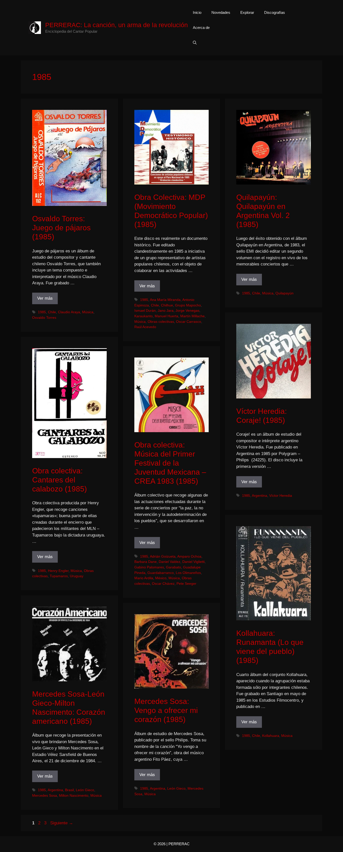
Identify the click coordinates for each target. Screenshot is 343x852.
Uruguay (76, 576)
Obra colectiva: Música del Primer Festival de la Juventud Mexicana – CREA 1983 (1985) (170, 463)
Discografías (274, 12)
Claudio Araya (69, 312)
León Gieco (85, 790)
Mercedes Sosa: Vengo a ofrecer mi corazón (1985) (166, 710)
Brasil (69, 790)
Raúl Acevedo (145, 327)
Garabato (173, 567)
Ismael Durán (145, 310)
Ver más (45, 298)
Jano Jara (166, 310)
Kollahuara (270, 736)
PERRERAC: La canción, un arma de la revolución (116, 24)
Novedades (220, 12)
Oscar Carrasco (188, 322)
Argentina (259, 496)
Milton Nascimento (73, 795)
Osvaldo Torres (44, 318)
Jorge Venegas (187, 310)
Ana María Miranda (165, 300)
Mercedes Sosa (44, 795)
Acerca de (201, 27)
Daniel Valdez (169, 562)
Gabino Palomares (149, 567)
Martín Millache (192, 316)
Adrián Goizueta (163, 556)
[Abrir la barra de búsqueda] (195, 42)
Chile (52, 312)
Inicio (197, 12)
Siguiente (61, 823)
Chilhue (167, 305)
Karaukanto (143, 316)
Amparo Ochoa (189, 556)
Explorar (247, 12)
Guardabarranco (160, 573)
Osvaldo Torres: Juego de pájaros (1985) (61, 227)
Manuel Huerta (166, 316)
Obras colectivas (161, 322)
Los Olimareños (188, 573)
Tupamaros (59, 576)
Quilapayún (284, 293)
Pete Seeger (186, 583)
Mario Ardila (143, 578)
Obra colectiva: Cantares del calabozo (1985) (59, 480)
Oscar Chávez (163, 583)
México (160, 578)
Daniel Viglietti (193, 562)
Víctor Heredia (280, 496)
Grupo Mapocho (188, 305)
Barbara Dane (145, 562)
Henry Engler (58, 571)
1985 (42, 312)
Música (87, 312)
